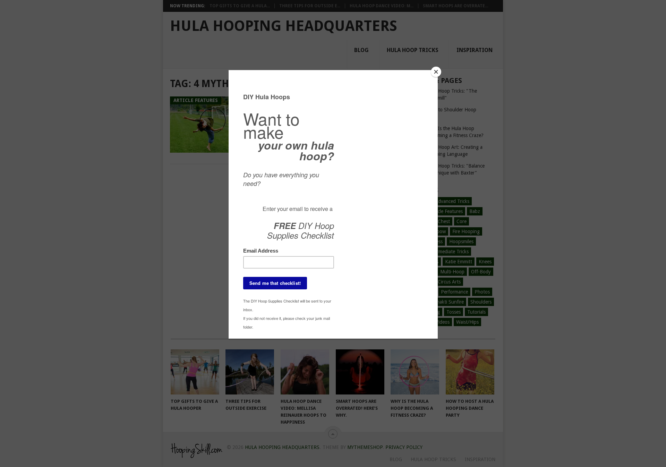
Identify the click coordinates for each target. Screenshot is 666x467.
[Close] (436, 72)
